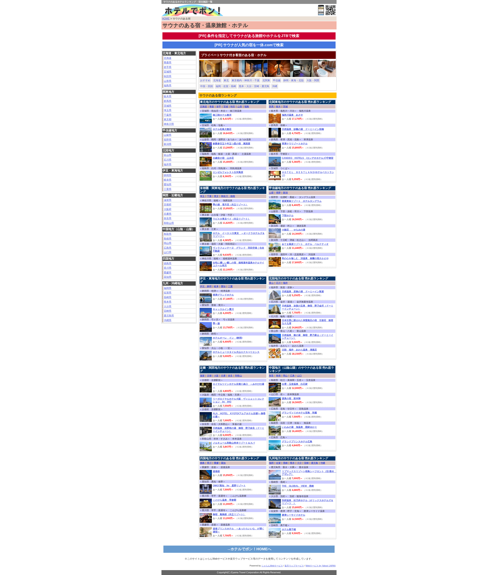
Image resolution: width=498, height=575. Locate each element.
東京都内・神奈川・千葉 (246, 80)
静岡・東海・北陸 (293, 80)
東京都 (167, 119)
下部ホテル (288, 215)
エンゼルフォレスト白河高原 (228, 172)
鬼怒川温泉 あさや (292, 115)
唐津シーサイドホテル (293, 515)
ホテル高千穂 (289, 529)
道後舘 (216, 471)
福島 (246, 106)
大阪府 (167, 209)
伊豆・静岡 (206, 286)
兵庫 (223, 375)
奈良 (230, 375)
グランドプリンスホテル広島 (297, 441)
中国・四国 (206, 86)
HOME (166, 18)
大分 (299, 463)
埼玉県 (167, 110)
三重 (230, 286)
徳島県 (167, 263)
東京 (216, 196)
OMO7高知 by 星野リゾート (229, 485)
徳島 (202, 463)
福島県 (167, 85)
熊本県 (167, 301)
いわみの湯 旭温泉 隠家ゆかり (299, 427)
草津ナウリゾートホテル (295, 143)
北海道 (167, 58)
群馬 (271, 106)
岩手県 (167, 67)
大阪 (216, 375)
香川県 (167, 267)
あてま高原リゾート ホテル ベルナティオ (305, 244)
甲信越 (277, 80)
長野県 (167, 139)
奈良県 (167, 218)
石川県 (167, 159)
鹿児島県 (169, 315)
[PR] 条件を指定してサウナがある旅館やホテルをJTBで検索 (249, 36)
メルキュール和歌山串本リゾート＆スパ (234, 443)
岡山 (285, 375)
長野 (278, 192)
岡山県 (167, 243)
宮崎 (306, 463)
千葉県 (167, 114)
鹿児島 (314, 463)
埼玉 (202, 196)
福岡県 (167, 288)
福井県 (167, 164)
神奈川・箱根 (228, 196)
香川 (209, 463)
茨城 (285, 106)
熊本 (292, 463)
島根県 (167, 238)
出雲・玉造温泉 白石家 (295, 384)
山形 (239, 106)
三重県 (167, 189)
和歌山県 (169, 223)
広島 (292, 375)
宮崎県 (167, 310)
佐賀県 (167, 292)
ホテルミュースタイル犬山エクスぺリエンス (236, 352)
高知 (223, 463)
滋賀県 (167, 200)
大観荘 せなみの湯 (293, 229)
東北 (226, 80)
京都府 (167, 204)
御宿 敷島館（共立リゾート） (229, 514)
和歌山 (238, 375)
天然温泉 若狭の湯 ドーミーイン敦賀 (303, 291)
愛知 (223, 286)
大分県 (167, 306)
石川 (278, 283)
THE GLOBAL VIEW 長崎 (298, 486)
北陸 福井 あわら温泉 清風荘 (299, 349)
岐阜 (216, 286)
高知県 (167, 277)
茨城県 (167, 105)
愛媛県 (167, 272)
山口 (299, 375)
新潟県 (167, 144)
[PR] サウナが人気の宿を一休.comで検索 (249, 45)
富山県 (167, 155)
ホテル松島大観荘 (222, 129)
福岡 (271, 463)
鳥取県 (167, 233)
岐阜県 (167, 179)
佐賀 (278, 463)
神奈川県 (169, 124)
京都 (209, 375)
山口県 (167, 252)
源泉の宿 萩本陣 (291, 398)
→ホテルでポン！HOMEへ (249, 549)
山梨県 (167, 134)
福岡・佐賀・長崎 (226, 86)
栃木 (278, 106)
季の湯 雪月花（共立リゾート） (230, 204)
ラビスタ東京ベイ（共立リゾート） (231, 218)
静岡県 (167, 175)
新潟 (285, 192)
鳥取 (271, 375)
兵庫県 (167, 213)
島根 (278, 375)
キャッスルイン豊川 (223, 309)
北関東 (266, 80)
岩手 (218, 106)
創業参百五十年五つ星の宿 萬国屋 (231, 143)
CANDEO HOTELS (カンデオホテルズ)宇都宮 (307, 158)
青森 (211, 106)
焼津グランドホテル (223, 294)
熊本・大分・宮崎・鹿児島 (254, 86)
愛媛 (216, 463)
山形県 (167, 80)
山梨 (271, 192)
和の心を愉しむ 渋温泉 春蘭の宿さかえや (305, 258)
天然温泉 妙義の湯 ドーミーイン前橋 (303, 129)
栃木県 (167, 96)
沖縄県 (167, 320)
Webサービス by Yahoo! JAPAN (321, 565)
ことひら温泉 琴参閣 (224, 500)
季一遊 (216, 323)
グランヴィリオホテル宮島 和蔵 (299, 412)
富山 (271, 283)
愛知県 (167, 184)
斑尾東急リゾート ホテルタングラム (302, 201)
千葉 (209, 196)
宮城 (225, 106)
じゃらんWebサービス (272, 565)
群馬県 (167, 101)
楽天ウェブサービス (294, 565)
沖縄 (274, 86)
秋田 (232, 106)
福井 (285, 283)
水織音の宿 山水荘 (223, 158)
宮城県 (167, 71)
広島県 (167, 247)
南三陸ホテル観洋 (222, 115)
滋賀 (202, 375)
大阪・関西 (313, 80)
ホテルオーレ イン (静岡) (227, 338)
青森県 (167, 62)
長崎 (285, 463)
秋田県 (167, 76)
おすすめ (205, 80)
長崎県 (167, 297)
